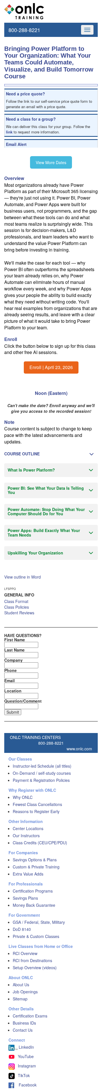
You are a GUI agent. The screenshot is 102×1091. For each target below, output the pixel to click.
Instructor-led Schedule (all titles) (42, 766)
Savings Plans (25, 898)
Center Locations (28, 828)
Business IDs (24, 1023)
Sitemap (20, 999)
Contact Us (23, 1030)
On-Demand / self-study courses (42, 773)
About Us (21, 984)
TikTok (24, 1075)
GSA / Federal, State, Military (39, 922)
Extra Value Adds (28, 874)
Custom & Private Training (36, 867)
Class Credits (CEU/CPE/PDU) (40, 842)
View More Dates (51, 162)
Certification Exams (30, 1016)
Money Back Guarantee (34, 905)
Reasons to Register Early (36, 811)
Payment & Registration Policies (41, 780)
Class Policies (16, 607)
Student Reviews (19, 612)
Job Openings (25, 991)
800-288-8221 (24, 29)
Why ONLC (23, 797)
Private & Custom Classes (36, 936)
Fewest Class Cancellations (37, 804)
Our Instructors (26, 835)
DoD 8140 (22, 929)
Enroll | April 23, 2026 (51, 367)
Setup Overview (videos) (35, 967)
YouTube (26, 1056)
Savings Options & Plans (35, 859)
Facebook (25, 1085)
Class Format (16, 601)
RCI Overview (25, 953)
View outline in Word (22, 577)
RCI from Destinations (32, 960)
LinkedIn (26, 1047)
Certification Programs (33, 891)
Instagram (27, 1066)
